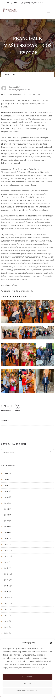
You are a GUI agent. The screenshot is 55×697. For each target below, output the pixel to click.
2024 (6, 621)
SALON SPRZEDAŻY (16, 296)
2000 (6, 479)
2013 (6, 556)
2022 (6, 609)
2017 (6, 580)
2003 (6, 497)
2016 (6, 574)
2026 (6, 633)
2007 (6, 521)
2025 (6, 627)
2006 (6, 515)
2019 (13, 74)
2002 (6, 491)
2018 (6, 586)
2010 (6, 538)
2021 (6, 603)
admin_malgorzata (18, 90)
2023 (6, 615)
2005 (6, 509)
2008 (6, 527)
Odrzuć (27, 684)
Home (7, 74)
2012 (6, 550)
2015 (6, 568)
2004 (6, 503)
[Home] (10, 11)
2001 (6, 485)
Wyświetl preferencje (27, 691)
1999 (6, 473)
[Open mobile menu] (49, 12)
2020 (6, 597)
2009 (6, 533)
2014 (6, 562)
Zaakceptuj (27, 676)
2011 (6, 544)
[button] (51, 643)
